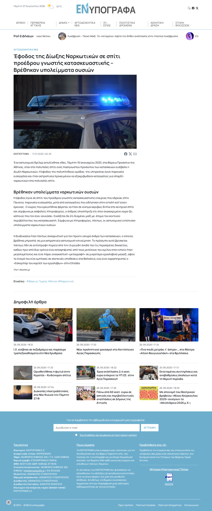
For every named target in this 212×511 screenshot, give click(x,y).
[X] (197, 8)
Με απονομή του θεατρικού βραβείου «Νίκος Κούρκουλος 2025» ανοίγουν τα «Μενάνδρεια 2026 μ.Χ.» (178, 397)
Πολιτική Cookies (146, 505)
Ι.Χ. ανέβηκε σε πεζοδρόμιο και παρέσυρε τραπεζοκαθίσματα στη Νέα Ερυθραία (40, 351)
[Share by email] (135, 153)
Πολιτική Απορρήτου (170, 505)
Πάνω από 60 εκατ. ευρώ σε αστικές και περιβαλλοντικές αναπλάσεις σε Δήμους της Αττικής (115, 397)
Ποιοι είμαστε (85, 445)
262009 (169, 484)
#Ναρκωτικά (66, 281)
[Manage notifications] (8, 502)
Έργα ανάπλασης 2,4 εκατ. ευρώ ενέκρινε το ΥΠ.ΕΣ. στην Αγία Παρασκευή (115, 375)
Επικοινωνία (191, 505)
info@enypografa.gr (34, 470)
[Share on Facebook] (125, 153)
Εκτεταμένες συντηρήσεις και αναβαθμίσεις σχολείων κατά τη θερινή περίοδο (178, 375)
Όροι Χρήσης (125, 505)
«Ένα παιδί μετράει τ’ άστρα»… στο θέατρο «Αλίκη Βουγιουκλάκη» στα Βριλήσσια (166, 351)
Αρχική (20, 22)
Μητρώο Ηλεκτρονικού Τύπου (169, 469)
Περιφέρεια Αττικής (37, 24)
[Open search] (189, 8)
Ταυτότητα (21, 445)
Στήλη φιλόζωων (182, 24)
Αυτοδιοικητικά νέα (85, 24)
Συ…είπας (107, 24)
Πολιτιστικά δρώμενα (127, 24)
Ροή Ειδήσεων (24, 36)
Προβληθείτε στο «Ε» (153, 445)
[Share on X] (130, 153)
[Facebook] (193, 8)
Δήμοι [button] (63, 22)
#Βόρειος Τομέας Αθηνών (41, 281)
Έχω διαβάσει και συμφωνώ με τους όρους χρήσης (108, 435)
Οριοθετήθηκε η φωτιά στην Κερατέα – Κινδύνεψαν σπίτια (52, 373)
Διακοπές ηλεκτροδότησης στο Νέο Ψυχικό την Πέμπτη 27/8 (51, 394)
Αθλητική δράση (157, 24)
